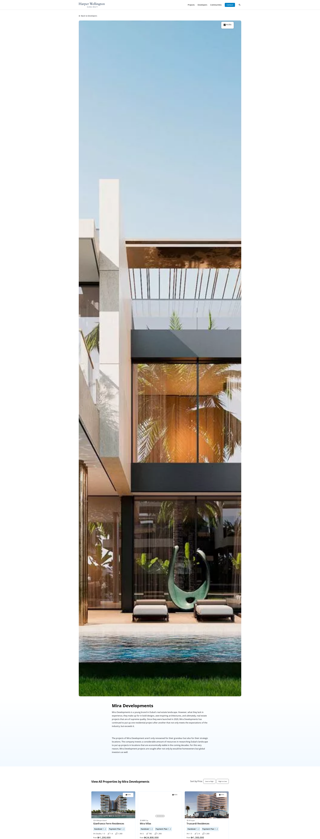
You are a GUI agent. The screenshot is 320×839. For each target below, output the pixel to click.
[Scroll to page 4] (115, 816)
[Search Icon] (239, 4)
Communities (216, 5)
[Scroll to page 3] (113, 816)
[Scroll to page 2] (111, 816)
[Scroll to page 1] (110, 816)
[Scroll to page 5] (117, 816)
